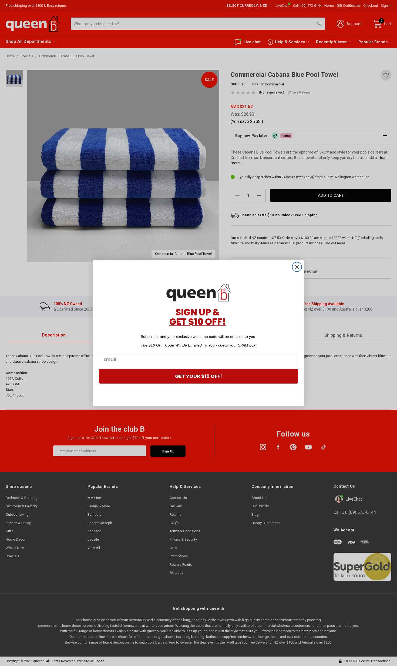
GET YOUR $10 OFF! (198, 376)
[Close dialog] (297, 267)
